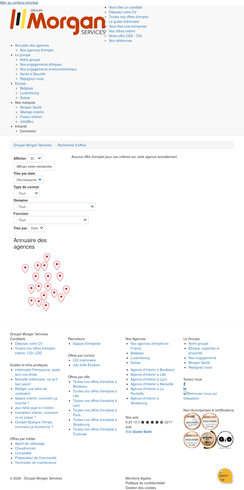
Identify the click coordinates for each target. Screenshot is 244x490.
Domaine (21, 200)
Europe (20, 83)
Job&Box (26, 121)
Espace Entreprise (87, 343)
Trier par (20, 228)
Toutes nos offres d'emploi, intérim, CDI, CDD (35, 350)
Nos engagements (202, 357)
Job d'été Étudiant (86, 364)
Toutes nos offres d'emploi (128, 16)
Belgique (26, 88)
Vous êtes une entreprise (128, 26)
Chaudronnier (25, 448)
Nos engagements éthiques (40, 64)
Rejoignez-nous (32, 78)
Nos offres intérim (122, 31)
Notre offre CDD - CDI (125, 35)
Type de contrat (26, 186)
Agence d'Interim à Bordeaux (152, 369)
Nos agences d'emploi (36, 50)
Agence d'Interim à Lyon (149, 379)
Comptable (23, 452)
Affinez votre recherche (34, 166)
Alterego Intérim (32, 111)
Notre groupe (30, 59)
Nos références (120, 40)
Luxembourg (29, 92)
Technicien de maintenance (35, 462)
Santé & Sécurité (32, 73)
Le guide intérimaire (124, 21)
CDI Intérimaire (84, 360)
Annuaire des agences (32, 45)
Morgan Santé (30, 107)
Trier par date (24, 173)
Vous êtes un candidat (125, 7)
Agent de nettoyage (30, 443)
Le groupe (22, 54)
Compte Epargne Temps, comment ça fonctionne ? (34, 424)
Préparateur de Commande (35, 457)
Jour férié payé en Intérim (34, 407)
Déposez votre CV (122, 12)
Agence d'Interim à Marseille (152, 383)
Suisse (25, 97)
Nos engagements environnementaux (48, 69)
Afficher (20, 158)
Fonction (21, 213)
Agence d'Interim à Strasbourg (145, 400)
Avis (139, 431)
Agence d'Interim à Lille (148, 374)
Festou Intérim (31, 116)
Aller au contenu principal (19, 2)
